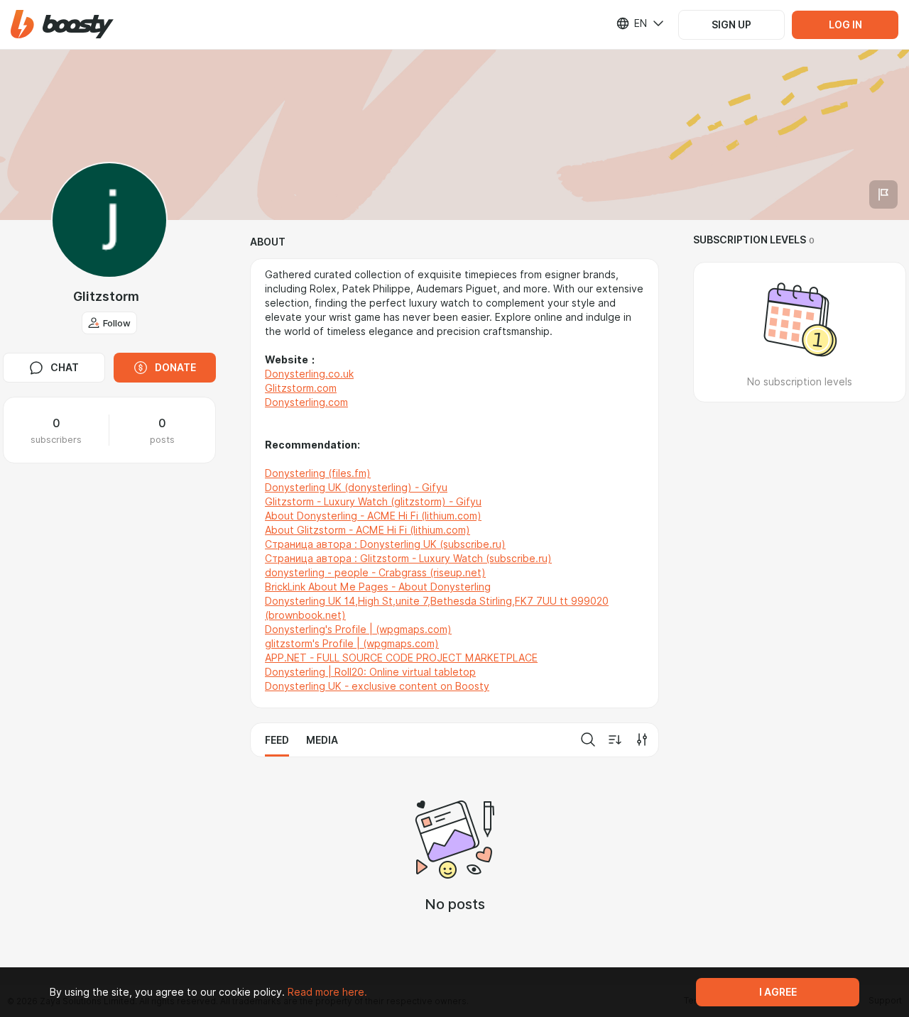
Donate (175, 367)
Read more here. (327, 992)
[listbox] (631, 23)
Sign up (731, 25)
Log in (845, 25)
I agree (778, 992)
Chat (64, 367)
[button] (62, 24)
